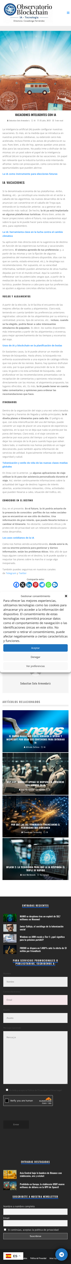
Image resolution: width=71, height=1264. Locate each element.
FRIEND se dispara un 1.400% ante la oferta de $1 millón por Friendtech (43, 949)
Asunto (6, 1009)
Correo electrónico (11, 991)
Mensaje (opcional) (12, 1027)
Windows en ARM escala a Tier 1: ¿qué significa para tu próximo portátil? (42, 938)
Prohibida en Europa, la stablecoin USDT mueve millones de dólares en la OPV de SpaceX (42, 1185)
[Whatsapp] (48, 585)
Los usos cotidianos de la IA (18, 537)
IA (35, 120)
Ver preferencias (35, 666)
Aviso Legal (54, 1258)
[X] (23, 585)
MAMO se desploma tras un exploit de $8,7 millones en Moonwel (40, 918)
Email (6, 1218)
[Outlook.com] (55, 585)
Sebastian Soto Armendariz (19, 120)
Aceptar (35, 647)
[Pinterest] (35, 585)
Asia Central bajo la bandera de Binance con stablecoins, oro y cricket (41, 1174)
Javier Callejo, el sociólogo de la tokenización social (41, 928)
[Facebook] (16, 585)
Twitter (23, 573)
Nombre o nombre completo (19, 1206)
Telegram (11, 573)
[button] (66, 596)
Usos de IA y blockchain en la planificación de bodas (32, 345)
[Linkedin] (29, 585)
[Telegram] (42, 585)
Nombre (7, 973)
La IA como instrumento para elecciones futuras (29, 173)
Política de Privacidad (38, 1258)
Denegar (35, 657)
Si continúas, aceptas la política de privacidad (33, 1229)
